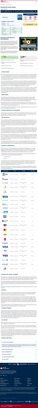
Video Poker (29, 383)
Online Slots (16, 380)
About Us (2, 378)
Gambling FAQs (3, 385)
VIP (13, 11)
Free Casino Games (18, 383)
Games (2, 11)
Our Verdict (32, 11)
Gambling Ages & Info (4, 383)
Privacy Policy (10, 390)
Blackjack (29, 380)
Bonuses (9, 11)
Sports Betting (17, 381)
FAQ (35, 11)
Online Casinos (17, 378)
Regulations (2, 381)
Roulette (29, 378)
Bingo (28, 385)
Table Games (6, 11)
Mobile (21, 11)
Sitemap (10, 406)
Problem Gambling (3, 380)
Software (24, 11)
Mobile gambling (3, 286)
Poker (28, 381)
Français (15, 385)
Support (28, 11)
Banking (17, 11)
